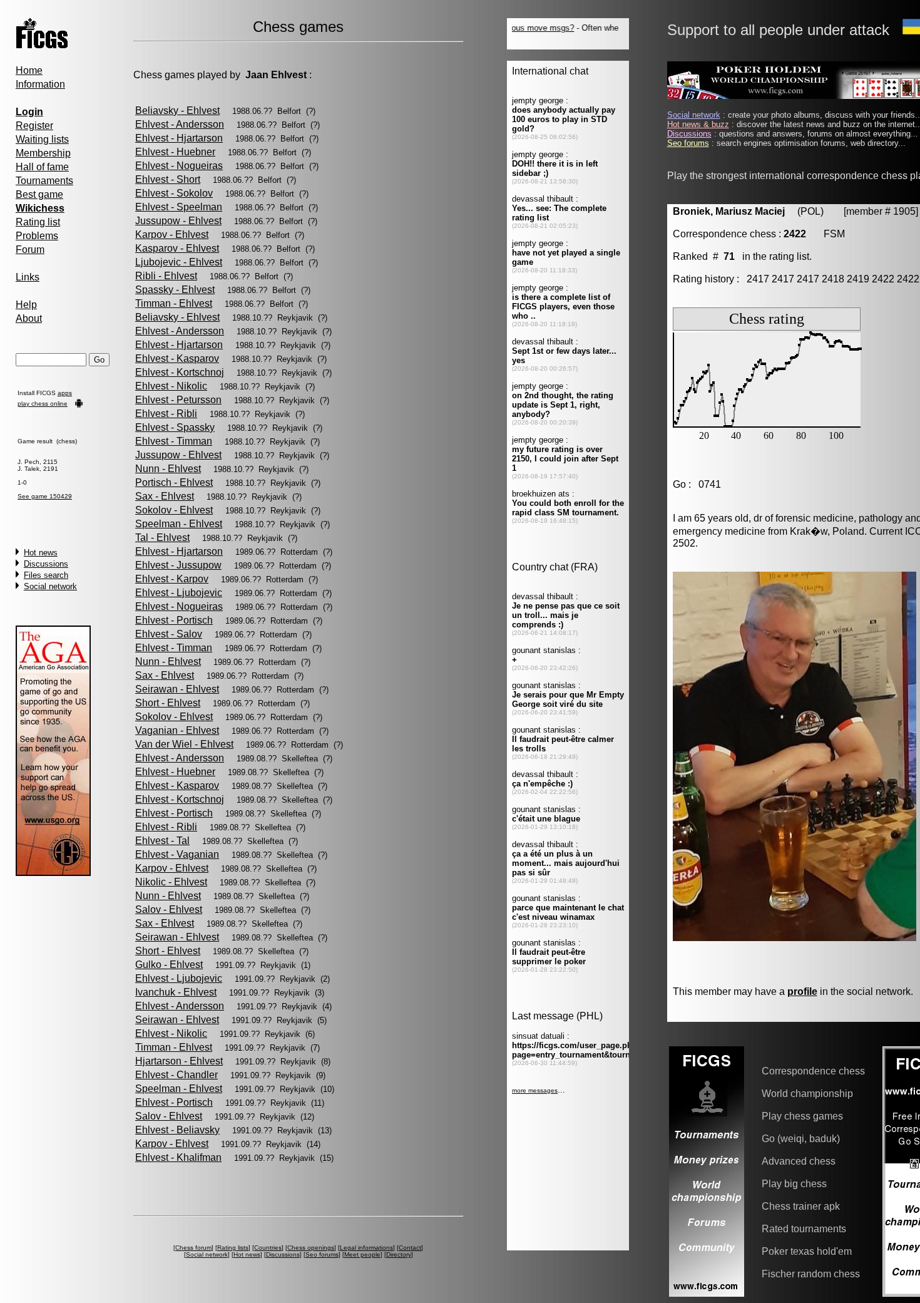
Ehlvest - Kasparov (177, 358)
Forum (30, 249)
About (29, 318)
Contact (410, 1247)
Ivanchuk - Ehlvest (176, 992)
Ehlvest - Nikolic (171, 386)
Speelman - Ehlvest (178, 523)
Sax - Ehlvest (164, 496)
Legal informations (366, 1247)
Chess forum (193, 1247)
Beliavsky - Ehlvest (177, 110)
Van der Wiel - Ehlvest (184, 744)
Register (34, 125)
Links (27, 277)
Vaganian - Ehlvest (177, 730)
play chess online (43, 403)
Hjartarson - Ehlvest (179, 1061)
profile (802, 991)
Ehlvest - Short (167, 179)
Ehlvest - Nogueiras (179, 165)
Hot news (41, 552)
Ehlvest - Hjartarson (179, 138)
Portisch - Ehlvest (174, 482)
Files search (46, 575)
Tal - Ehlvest (162, 537)
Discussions (46, 564)
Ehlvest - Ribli (166, 413)
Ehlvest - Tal (162, 840)
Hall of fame (42, 167)
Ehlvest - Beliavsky (177, 1130)
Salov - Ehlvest (168, 909)
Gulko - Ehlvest (169, 964)
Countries (268, 1247)
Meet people (362, 1254)
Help (26, 304)
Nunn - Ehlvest (168, 468)
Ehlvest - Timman (173, 441)
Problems (37, 235)
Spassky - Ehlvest (175, 289)
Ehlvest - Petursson (178, 399)
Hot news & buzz (698, 124)
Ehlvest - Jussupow (178, 565)
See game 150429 (45, 496)
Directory (398, 1254)
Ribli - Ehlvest (166, 275)
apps (65, 392)
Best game (39, 194)
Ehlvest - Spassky (175, 427)
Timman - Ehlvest (173, 303)
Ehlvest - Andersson (179, 124)
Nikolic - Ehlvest (171, 882)
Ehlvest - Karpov (171, 579)
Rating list (38, 222)
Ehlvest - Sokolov (174, 193)
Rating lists (232, 1247)
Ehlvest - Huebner (175, 152)
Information (40, 84)
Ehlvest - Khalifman (178, 1157)
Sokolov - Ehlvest (174, 510)
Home (29, 70)
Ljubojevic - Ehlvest (178, 262)
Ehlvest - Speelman (178, 207)
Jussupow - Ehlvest (178, 220)
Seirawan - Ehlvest (177, 689)
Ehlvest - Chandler (176, 1074)
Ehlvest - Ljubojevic (178, 592)
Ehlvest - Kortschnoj (179, 372)
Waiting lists (42, 139)
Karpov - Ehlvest (171, 234)
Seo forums (322, 1254)
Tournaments (44, 180)
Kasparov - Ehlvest (177, 248)
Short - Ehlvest (167, 703)
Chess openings (310, 1247)
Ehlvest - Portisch (174, 620)
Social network (50, 586)
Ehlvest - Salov (168, 634)
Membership (43, 153)
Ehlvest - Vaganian (177, 854)
